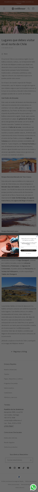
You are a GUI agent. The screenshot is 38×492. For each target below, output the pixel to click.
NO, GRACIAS (28, 253)
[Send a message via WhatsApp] (33, 487)
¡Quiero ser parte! (28, 250)
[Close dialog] (36, 236)
